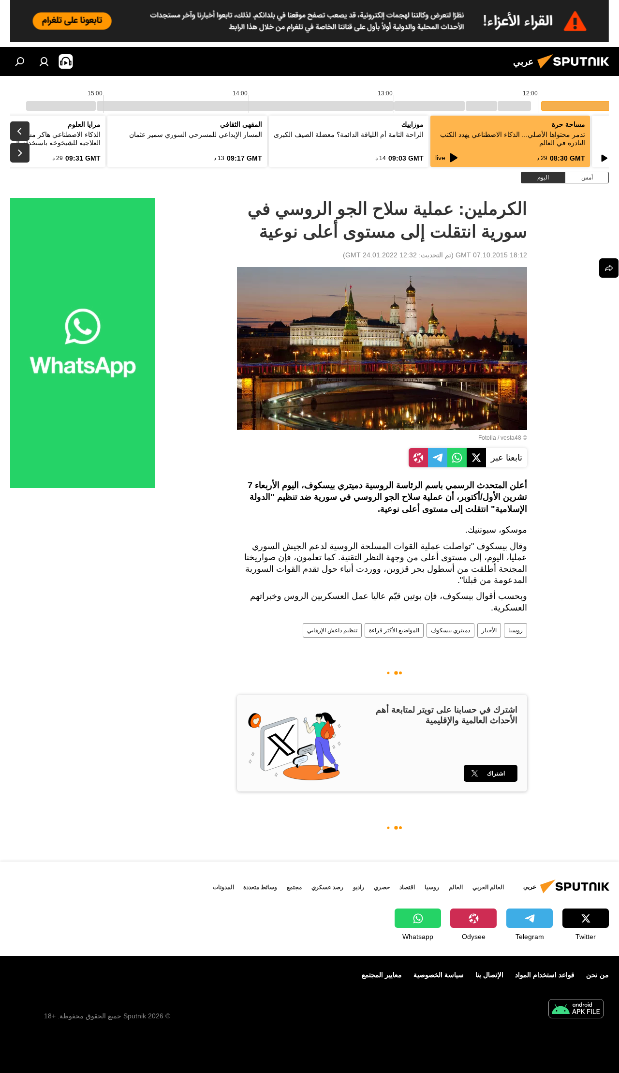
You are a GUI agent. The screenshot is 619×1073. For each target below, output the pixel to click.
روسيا (515, 630)
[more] (609, 268)
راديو (358, 887)
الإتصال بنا (489, 975)
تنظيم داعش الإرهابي (332, 630)
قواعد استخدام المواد (545, 975)
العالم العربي (488, 887)
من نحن (597, 975)
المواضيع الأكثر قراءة (394, 630)
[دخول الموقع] (44, 61)
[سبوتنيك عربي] (576, 70)
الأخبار (489, 630)
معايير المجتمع (382, 975)
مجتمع (294, 887)
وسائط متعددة (260, 887)
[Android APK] (576, 1010)
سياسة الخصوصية (438, 975)
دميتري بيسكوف (450, 630)
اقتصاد (407, 887)
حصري (382, 887)
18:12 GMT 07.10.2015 (491, 255)
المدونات (223, 887)
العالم (456, 887)
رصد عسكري (327, 887)
